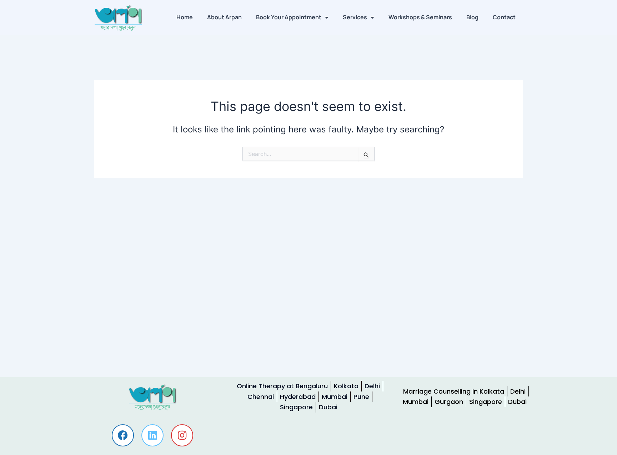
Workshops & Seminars (420, 17)
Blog (472, 17)
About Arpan (224, 17)
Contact (504, 17)
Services (355, 17)
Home (184, 17)
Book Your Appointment (288, 17)
